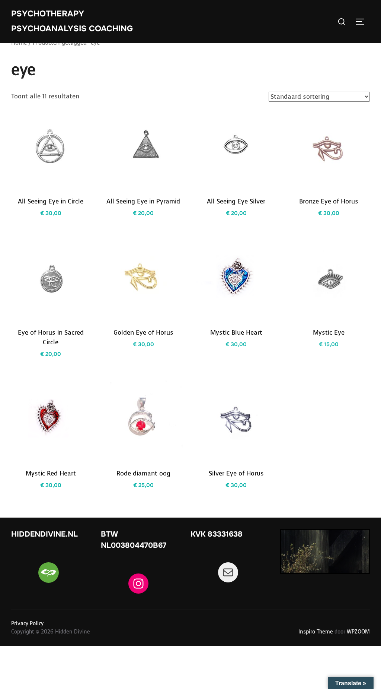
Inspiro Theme (315, 631)
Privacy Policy (27, 623)
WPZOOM (358, 631)
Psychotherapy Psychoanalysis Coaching (72, 21)
